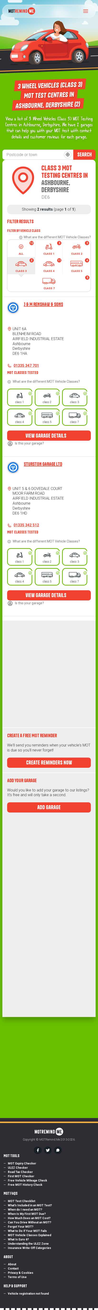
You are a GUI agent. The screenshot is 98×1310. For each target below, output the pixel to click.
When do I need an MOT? (25, 1209)
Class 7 (66, 283)
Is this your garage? (29, 443)
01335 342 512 (26, 525)
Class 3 (23, 266)
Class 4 (52, 266)
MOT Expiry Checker (22, 1163)
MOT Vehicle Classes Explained (29, 1235)
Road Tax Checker (20, 1172)
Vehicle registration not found (28, 1293)
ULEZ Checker (18, 1167)
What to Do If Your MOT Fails (27, 1231)
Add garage (49, 807)
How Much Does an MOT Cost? (29, 1218)
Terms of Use (17, 1277)
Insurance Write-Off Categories (29, 1248)
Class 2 (79, 248)
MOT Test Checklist (21, 1201)
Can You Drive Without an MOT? (29, 1222)
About (12, 1264)
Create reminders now (49, 762)
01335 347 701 (26, 365)
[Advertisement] (49, 674)
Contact (13, 1268)
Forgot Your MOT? (20, 1226)
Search (84, 154)
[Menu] (87, 11)
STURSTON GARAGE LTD (43, 464)
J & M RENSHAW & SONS (43, 304)
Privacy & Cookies (20, 1272)
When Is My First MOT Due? (27, 1214)
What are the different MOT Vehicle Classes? (57, 237)
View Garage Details (46, 435)
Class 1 (51, 248)
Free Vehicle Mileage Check (27, 1180)
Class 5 (79, 266)
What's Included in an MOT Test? (30, 1205)
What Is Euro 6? (18, 1239)
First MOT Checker (21, 1176)
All (26, 248)
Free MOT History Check (25, 1184)
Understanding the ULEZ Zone (28, 1243)
